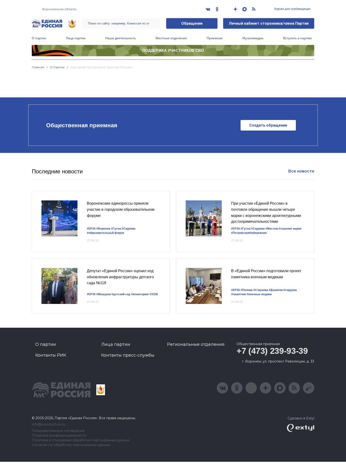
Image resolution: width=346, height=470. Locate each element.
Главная (38, 67)
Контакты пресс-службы (127, 355)
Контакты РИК (50, 355)
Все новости (301, 171)
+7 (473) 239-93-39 (272, 351)
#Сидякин (128, 228)
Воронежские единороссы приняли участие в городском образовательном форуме (120, 209)
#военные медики (259, 294)
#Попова (247, 290)
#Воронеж (103, 228)
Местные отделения (171, 38)
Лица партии (75, 38)
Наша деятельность (120, 38)
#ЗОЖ (154, 294)
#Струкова (260, 290)
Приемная (215, 38)
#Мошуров (103, 294)
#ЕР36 (91, 228)
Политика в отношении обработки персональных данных (80, 440)
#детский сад (121, 294)
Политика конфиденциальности (59, 436)
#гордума (290, 290)
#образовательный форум (105, 233)
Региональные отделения (196, 344)
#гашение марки (290, 228)
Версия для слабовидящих (292, 9)
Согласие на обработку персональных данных (71, 445)
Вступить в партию (297, 38)
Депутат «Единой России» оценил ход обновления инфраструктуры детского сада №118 (120, 277)
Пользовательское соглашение (58, 431)
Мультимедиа (252, 38)
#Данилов (276, 290)
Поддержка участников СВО (173, 50)
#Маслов (272, 228)
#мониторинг (140, 294)
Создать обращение (268, 125)
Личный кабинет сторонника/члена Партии (269, 23)
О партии (39, 38)
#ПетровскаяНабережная (249, 233)
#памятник (238, 294)
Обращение (192, 23)
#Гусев (116, 228)
